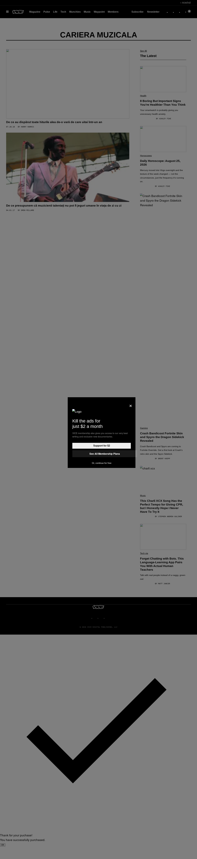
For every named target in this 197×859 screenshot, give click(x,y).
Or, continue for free (101, 463)
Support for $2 (101, 445)
